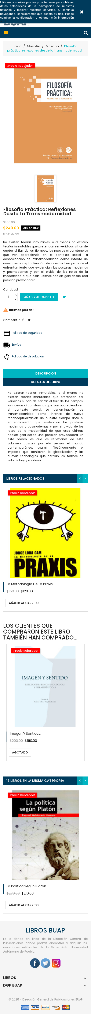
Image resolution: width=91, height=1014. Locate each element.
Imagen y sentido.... (25, 733)
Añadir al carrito (39, 297)
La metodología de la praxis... (31, 584)
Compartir (23, 323)
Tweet (29, 323)
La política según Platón (26, 886)
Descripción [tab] (45, 373)
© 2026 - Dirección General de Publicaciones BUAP (45, 999)
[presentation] (80, 478)
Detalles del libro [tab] (45, 382)
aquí (3, 21)
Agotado (20, 752)
